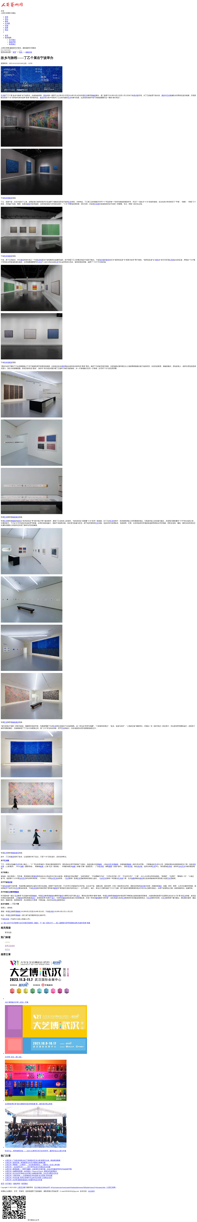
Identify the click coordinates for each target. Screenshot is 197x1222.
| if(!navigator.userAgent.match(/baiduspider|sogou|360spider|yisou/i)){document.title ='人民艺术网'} (83, 1187)
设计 (78, 896)
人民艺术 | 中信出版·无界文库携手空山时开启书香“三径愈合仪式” (28, 1178)
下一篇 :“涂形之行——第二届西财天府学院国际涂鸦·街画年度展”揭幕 (65, 923)
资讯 (6, 19)
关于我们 (12, 40)
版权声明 (12, 42)
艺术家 (7, 23)
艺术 (86, 95)
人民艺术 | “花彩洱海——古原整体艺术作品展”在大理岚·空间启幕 (28, 1175)
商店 (6, 30)
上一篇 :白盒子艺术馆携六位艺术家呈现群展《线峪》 (20, 923)
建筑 (28, 204)
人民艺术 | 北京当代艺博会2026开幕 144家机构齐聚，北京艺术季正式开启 (31, 1173)
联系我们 (12, 44)
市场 (6, 25)
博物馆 (93, 95)
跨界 (6, 28)
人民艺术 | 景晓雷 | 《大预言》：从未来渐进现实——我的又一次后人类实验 (32, 1165)
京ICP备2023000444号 (42, 1187)
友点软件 (91, 1191)
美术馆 (136, 95)
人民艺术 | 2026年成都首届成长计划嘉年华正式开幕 (23, 1180)
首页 (6, 17)
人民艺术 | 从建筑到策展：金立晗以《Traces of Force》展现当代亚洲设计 (31, 1171)
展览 (6, 21)
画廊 (22, 866)
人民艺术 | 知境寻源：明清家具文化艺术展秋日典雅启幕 (25, 1162)
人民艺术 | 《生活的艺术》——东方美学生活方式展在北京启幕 (27, 1167)
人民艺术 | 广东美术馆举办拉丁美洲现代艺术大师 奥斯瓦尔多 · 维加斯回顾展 (32, 1160)
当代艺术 (110, 864)
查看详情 (28, 52)
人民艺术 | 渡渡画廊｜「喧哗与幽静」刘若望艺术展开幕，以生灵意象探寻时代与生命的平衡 (38, 1169)
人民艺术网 (21, 1187)
